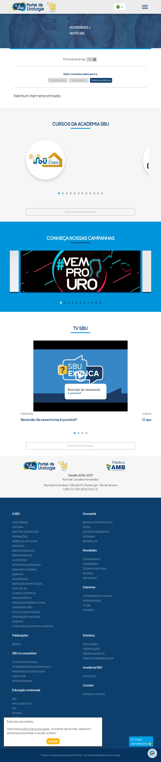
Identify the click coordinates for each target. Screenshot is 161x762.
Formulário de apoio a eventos (32, 626)
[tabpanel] (80, 160)
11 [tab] (98, 193)
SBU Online (90, 578)
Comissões (19, 560)
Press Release (92, 600)
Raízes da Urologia (24, 541)
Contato (88, 610)
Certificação (91, 648)
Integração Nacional (26, 616)
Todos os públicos (101, 80)
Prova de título (22, 703)
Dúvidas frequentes (96, 531)
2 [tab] (63, 193)
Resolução (90, 644)
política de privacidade (35, 729)
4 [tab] (71, 193)
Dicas (86, 527)
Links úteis (19, 676)
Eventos (17, 621)
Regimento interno (24, 569)
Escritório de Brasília (26, 564)
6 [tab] (78, 193)
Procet (17, 713)
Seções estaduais (23, 550)
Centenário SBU (22, 607)
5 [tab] (75, 193)
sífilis (91, 59)
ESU (14, 698)
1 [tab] (59, 193)
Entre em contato (94, 694)
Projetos (89, 676)
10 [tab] (94, 193)
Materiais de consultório (28, 671)
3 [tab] (67, 193)
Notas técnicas (22, 681)
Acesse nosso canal (80, 445)
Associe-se (19, 588)
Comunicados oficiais (97, 595)
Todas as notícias (94, 568)
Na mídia (88, 573)
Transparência (21, 597)
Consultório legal (24, 662)
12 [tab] (102, 193)
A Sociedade (20, 522)
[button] (119, 7)
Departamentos (22, 555)
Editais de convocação (27, 583)
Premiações (20, 536)
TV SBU (87, 605)
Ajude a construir (24, 593)
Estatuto (18, 574)
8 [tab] (86, 193)
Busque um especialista (98, 522)
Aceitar (53, 741)
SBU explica (90, 541)
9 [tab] (90, 193)
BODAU (16, 644)
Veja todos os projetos (80, 211)
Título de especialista (26, 612)
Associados (78, 80)
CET (14, 708)
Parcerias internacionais (28, 602)
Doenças (89, 536)
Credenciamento (94, 653)
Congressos (91, 559)
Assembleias (20, 579)
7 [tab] (82, 193)
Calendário (90, 563)
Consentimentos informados (31, 666)
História (17, 527)
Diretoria (18, 545)
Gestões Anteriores (25, 531)
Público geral (57, 80)
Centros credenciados (98, 658)
